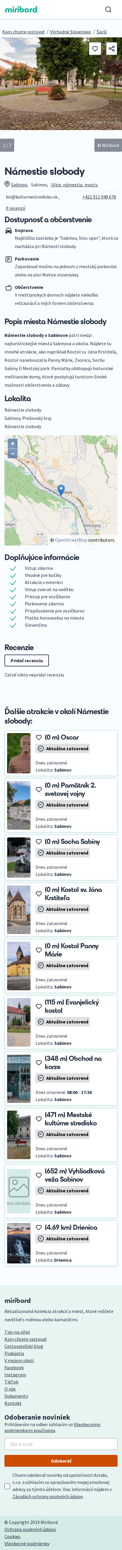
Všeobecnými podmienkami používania (52, 1427)
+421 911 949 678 (99, 197)
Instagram (15, 1375)
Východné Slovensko (70, 32)
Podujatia (14, 1353)
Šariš (102, 32)
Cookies (12, 1536)
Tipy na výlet (17, 1332)
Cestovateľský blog (23, 1346)
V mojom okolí (19, 1360)
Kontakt (13, 1403)
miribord (21, 9)
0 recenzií (15, 208)
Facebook (14, 1367)
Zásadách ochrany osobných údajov (47, 1496)
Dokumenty (16, 1396)
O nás (10, 1389)
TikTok (11, 1382)
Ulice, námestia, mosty (74, 185)
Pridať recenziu (27, 660)
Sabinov (19, 185)
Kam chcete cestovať (23, 32)
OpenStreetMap (71, 540)
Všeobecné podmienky (26, 1543)
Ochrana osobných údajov (30, 1529)
